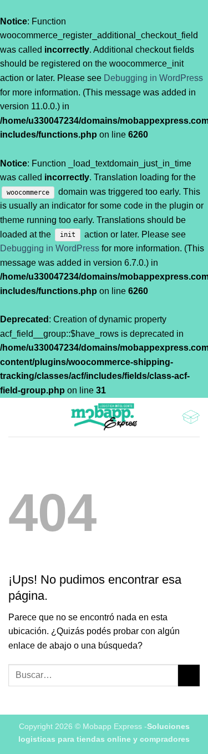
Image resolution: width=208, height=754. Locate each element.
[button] (15, 417)
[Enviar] (189, 675)
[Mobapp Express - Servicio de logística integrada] (104, 417)
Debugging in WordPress (153, 78)
